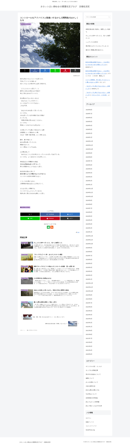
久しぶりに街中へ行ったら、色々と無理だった (98, 37)
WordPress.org (90, 430)
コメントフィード (91, 426)
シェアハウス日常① (92, 42)
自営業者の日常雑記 (26, 207)
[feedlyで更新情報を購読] (48, 227)
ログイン (88, 418)
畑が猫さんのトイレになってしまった (97, 46)
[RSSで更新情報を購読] (51, 227)
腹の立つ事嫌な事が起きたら (94, 50)
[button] (75, 70)
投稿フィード (90, 422)
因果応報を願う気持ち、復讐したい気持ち (98, 30)
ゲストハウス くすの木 (100, 95)
